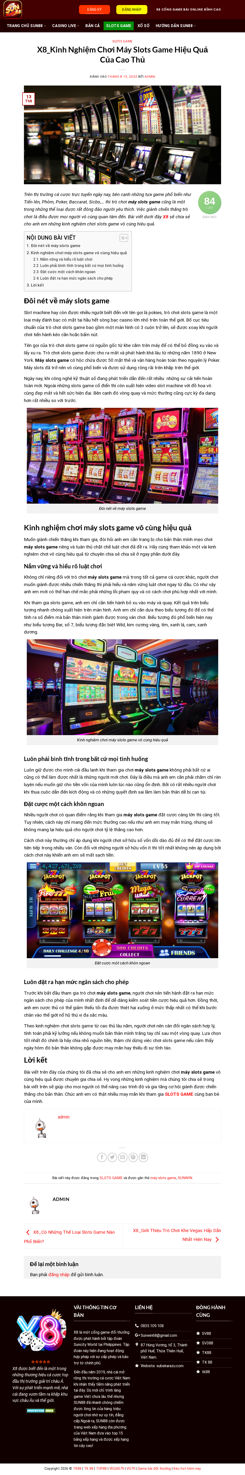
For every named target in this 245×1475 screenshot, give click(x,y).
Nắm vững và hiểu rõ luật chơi (66, 259)
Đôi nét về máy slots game (55, 245)
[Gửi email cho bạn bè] (123, 1157)
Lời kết (37, 285)
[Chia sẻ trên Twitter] (112, 1157)
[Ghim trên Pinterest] (133, 1157)
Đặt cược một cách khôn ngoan (67, 272)
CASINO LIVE (64, 25)
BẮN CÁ (92, 25)
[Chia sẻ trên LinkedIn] (143, 1157)
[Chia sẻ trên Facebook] (102, 1157)
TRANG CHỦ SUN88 (25, 25)
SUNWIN (185, 1178)
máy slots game (163, 1178)
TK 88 (88, 1469)
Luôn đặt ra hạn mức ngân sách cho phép (76, 278)
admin (150, 76)
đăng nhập (59, 1274)
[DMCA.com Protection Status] (41, 1410)
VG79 (131, 1469)
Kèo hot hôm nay (187, 1469)
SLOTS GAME (118, 25)
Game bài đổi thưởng (154, 1469)
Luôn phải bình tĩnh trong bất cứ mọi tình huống (81, 266)
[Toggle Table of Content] (121, 238)
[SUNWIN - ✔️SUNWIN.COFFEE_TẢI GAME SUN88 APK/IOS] (27, 9)
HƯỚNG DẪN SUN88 (174, 25)
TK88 (77, 1469)
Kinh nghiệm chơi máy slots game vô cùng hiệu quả (79, 252)
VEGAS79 (116, 1469)
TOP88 (101, 1469)
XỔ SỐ (144, 25)
